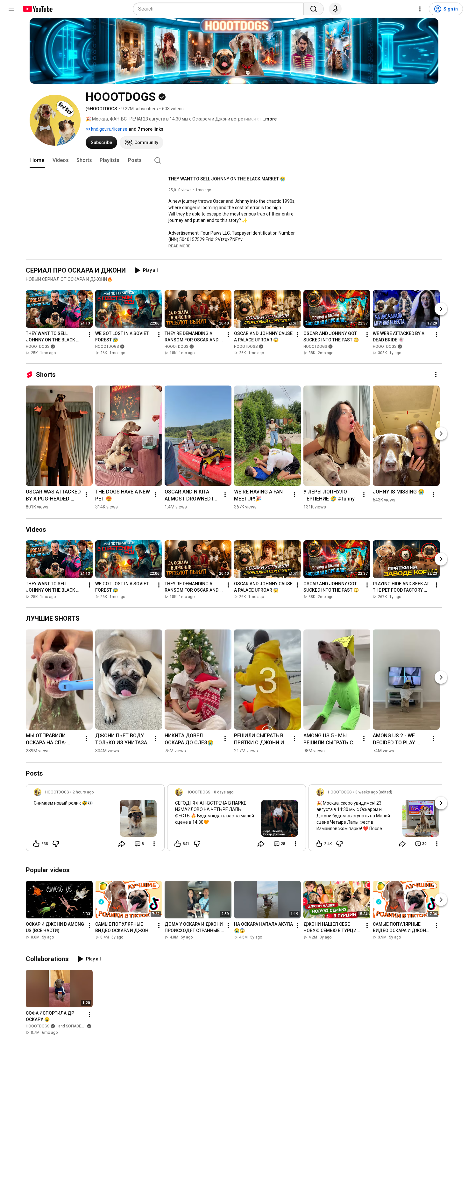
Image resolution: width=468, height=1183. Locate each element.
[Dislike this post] (56, 844)
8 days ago (223, 792)
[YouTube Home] (37, 9)
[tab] (37, 160)
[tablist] (234, 160)
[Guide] (11, 9)
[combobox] (220, 9)
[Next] (441, 309)
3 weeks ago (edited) (373, 792)
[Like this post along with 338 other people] (36, 844)
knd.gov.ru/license (108, 129)
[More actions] (89, 334)
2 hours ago (83, 792)
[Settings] (420, 9)
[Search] (313, 9)
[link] (95, 819)
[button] (179, 246)
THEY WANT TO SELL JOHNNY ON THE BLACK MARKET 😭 (226, 178)
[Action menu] (154, 843)
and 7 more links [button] (146, 129)
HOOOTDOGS (37, 346)
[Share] (122, 843)
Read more (179, 246)
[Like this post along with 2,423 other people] (319, 844)
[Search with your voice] (335, 9)
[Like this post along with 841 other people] (178, 844)
